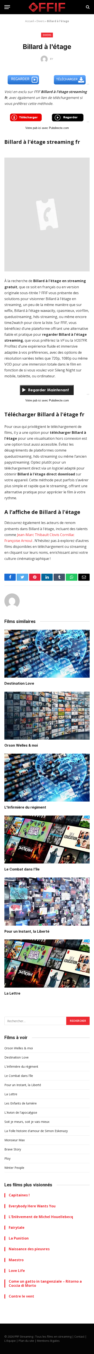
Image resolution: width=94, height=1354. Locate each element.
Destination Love (19, 683)
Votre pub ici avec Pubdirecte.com (47, 128)
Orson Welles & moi (21, 745)
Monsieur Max (14, 1140)
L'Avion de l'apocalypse (20, 1112)
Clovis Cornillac (62, 534)
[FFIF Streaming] (47, 7)
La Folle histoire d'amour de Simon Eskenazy (36, 1131)
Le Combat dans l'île (22, 869)
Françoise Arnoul (18, 540)
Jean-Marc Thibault (33, 534)
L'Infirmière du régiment (25, 807)
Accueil (29, 21)
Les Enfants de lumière (20, 1103)
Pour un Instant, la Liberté (26, 931)
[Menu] (7, 7)
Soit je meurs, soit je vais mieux (26, 1122)
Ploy (7, 1158)
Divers (40, 21)
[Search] (87, 7)
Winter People (14, 1168)
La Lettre (12, 993)
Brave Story (12, 1149)
